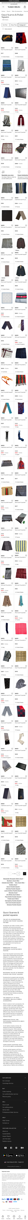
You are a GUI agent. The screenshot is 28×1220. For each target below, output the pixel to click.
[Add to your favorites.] (12, 48)
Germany (22, 1210)
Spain (12, 1211)
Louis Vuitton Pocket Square (13, 891)
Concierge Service (7, 1083)
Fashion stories (6, 1141)
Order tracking (6, 1091)
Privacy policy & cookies (13, 1166)
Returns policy (6, 1096)
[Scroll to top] (24, 873)
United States (17, 1210)
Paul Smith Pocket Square (13, 897)
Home (3, 11)
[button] (25, 7)
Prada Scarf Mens (13, 899)
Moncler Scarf (13, 893)
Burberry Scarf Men (13, 881)
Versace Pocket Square (14, 905)
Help (3, 1117)
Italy (16, 1211)
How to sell (5, 1105)
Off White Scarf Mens (13, 895)
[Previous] (9, 873)
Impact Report (6, 1136)
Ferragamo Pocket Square (13, 901)
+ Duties (20, 81)
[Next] (18, 873)
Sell (3, 1102)
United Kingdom (9, 1210)
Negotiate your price (8, 175)
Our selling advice (7, 1107)
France (4, 1210)
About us (5, 1131)
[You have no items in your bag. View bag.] (25, 7)
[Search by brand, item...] (3, 6)
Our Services (6, 1078)
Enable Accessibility (14, 1)
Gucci (8, 11)
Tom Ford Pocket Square (13, 903)
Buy (3, 1088)
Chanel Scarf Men (7, 883)
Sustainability (6, 1134)
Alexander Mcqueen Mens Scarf (13, 879)
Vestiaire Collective (9, 1128)
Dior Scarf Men (19, 883)
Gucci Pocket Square (13, 887)
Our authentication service (10, 1094)
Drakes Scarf (13, 885)
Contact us (5, 1123)
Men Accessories (17, 11)
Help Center (5, 1120)
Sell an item (5, 1110)
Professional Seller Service (10, 1112)
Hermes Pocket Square (13, 889)
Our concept (6, 1081)
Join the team (6, 1139)
